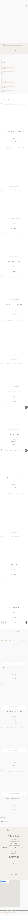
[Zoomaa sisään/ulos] (2, 911)
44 (18, 622)
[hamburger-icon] (26, 5)
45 (21, 622)
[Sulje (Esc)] (13, 911)
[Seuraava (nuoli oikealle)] (6, 914)
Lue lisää (14, 271)
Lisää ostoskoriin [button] (14, 141)
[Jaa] (10, 911)
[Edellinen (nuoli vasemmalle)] (2, 914)
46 (25, 622)
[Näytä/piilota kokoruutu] (6, 911)
